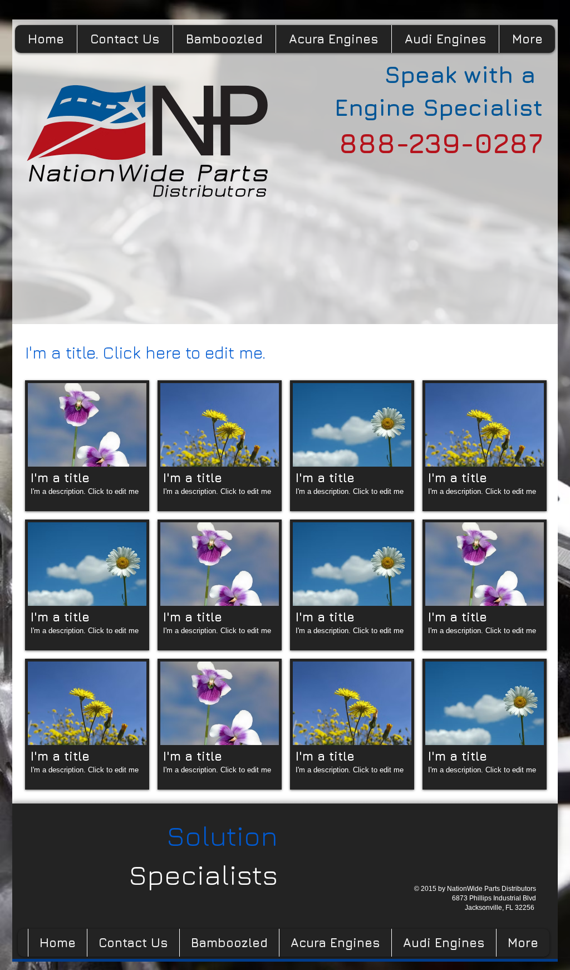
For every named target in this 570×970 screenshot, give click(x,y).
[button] (87, 445)
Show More (286, 799)
